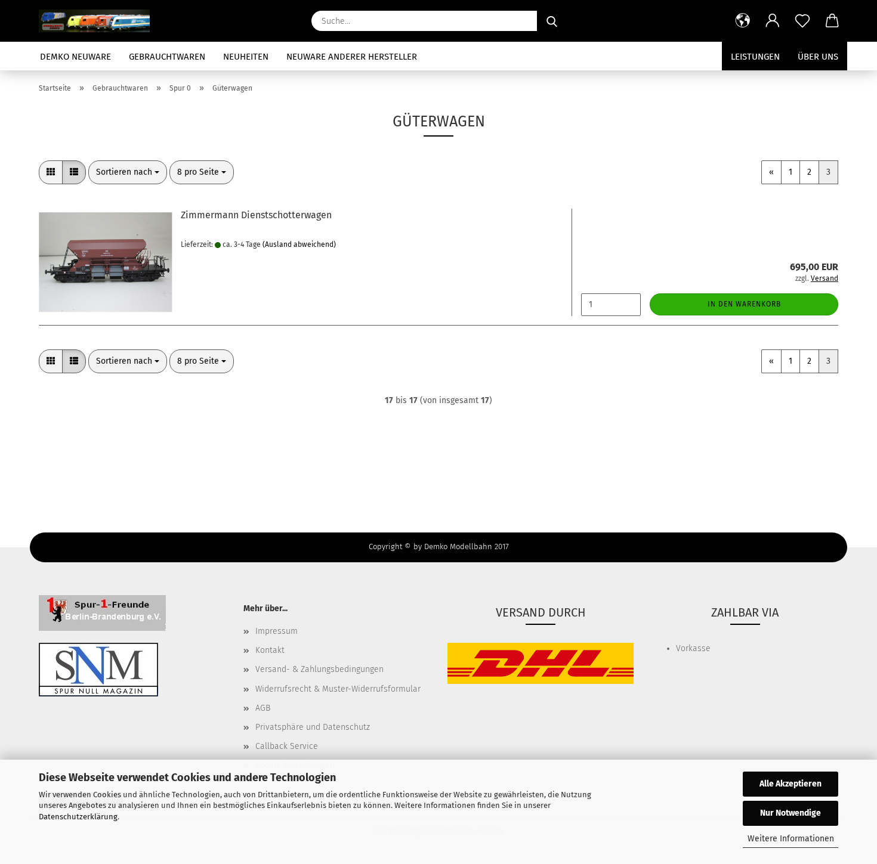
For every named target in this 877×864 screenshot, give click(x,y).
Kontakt (270, 650)
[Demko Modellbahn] (99, 21)
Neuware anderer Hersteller (351, 56)
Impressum (276, 631)
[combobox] (127, 172)
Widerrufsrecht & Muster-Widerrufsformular (338, 689)
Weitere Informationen (791, 839)
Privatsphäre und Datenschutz (312, 727)
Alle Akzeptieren (790, 784)
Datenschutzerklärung (78, 816)
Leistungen (755, 56)
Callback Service (286, 746)
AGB (262, 708)
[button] (743, 21)
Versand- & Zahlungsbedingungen (319, 669)
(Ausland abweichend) (299, 244)
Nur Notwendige (790, 813)
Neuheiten (245, 56)
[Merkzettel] (802, 21)
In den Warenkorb (744, 304)
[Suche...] (552, 21)
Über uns (818, 56)
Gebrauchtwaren (167, 56)
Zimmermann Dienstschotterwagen (256, 215)
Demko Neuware (75, 56)
